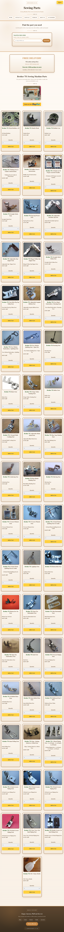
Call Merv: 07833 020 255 (28, 69)
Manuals (31, 919)
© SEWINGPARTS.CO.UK (32, 928)
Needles (36, 919)
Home (20, 919)
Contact (25, 919)
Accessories (43, 919)
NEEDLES (34, 17)
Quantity (10, 140)
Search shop (46, 40)
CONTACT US (18, 17)
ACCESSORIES (51, 17)
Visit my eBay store (32, 924)
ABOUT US (42, 17)
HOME (10, 17)
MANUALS (26, 17)
